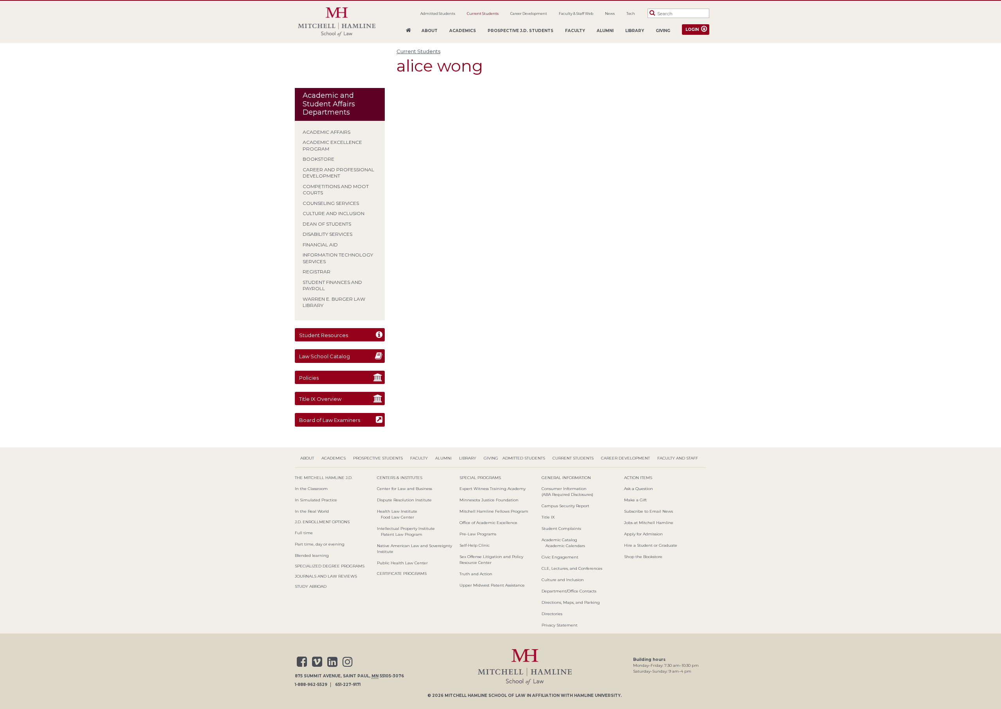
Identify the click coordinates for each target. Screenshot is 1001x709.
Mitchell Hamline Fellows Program (493, 511)
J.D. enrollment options (322, 521)
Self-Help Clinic (474, 545)
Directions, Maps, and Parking (571, 602)
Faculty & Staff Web (576, 13)
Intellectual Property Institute (406, 528)
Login (692, 29)
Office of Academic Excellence (488, 522)
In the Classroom (311, 488)
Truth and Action (475, 573)
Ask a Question (638, 488)
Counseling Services (331, 203)
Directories (552, 613)
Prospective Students (378, 458)
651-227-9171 (348, 684)
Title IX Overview (320, 399)
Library (634, 30)
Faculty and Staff (677, 458)
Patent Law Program (401, 534)
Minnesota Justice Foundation (488, 500)
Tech (630, 13)
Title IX (548, 517)
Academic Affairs (326, 132)
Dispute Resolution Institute (404, 500)
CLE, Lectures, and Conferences (572, 568)
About (430, 30)
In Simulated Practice (316, 500)
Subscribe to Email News (648, 511)
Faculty (575, 30)
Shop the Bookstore (643, 556)
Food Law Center (397, 517)
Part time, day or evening (319, 544)
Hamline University (597, 695)
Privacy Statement (560, 625)
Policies (309, 378)
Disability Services (327, 234)
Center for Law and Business (404, 488)
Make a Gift (635, 500)
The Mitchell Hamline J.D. (323, 477)
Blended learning (312, 555)
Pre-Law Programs (477, 534)
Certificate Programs (402, 573)
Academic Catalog (559, 539)
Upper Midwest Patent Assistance (492, 585)
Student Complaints (561, 528)
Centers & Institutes (399, 477)
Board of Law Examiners (329, 420)
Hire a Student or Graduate (650, 545)
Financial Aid (320, 245)
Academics (462, 30)
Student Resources (323, 335)
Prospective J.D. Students (520, 30)
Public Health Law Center (402, 562)
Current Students (483, 13)
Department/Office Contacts (569, 591)
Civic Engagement (560, 557)
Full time (304, 532)
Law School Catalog (324, 356)
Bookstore (318, 159)
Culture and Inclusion (333, 213)
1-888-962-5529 (311, 684)
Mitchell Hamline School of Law (485, 695)
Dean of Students (327, 224)
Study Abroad (310, 586)
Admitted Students (437, 13)
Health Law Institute (397, 511)
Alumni (605, 30)
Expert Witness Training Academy (492, 488)
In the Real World (312, 511)
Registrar (316, 272)
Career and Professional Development (338, 173)
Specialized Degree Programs (329, 566)
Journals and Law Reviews (326, 576)
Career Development (528, 13)
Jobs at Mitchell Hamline (648, 522)
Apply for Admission (643, 534)
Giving (663, 30)
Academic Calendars (565, 545)
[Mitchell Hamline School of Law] (337, 22)
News (610, 13)
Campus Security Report (565, 505)
